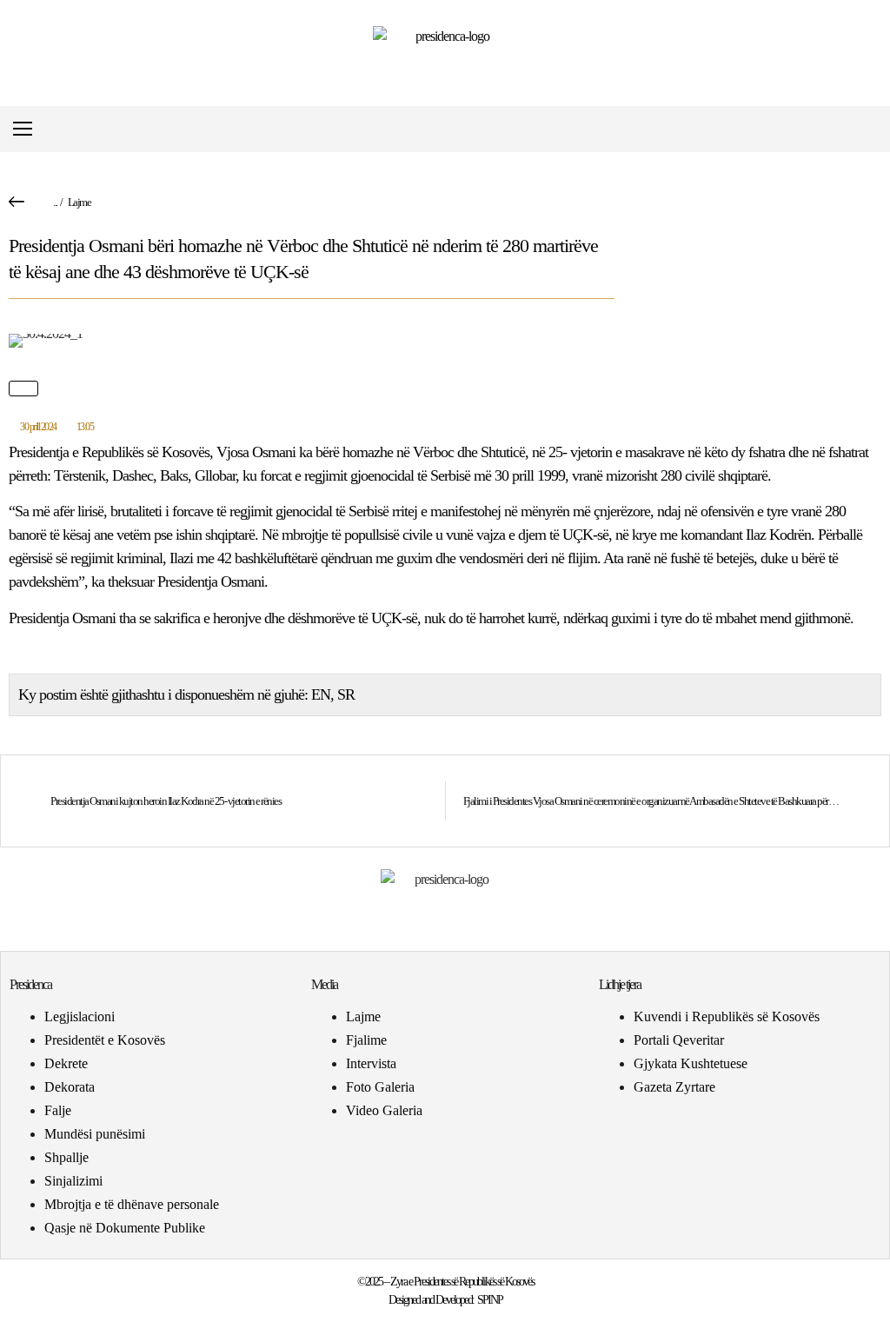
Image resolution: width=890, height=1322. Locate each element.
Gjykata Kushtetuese (690, 1063)
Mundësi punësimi (94, 1133)
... (55, 202)
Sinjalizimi (73, 1180)
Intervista (371, 1063)
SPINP (489, 1299)
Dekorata (69, 1087)
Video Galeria (384, 1110)
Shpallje (66, 1157)
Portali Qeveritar (679, 1040)
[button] (867, 129)
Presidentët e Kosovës (104, 1040)
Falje (57, 1110)
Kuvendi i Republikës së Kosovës (727, 1016)
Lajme (79, 202)
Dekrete (66, 1063)
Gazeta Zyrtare (674, 1087)
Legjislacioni (79, 1016)
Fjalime (366, 1040)
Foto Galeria (380, 1087)
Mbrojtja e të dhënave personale (131, 1204)
